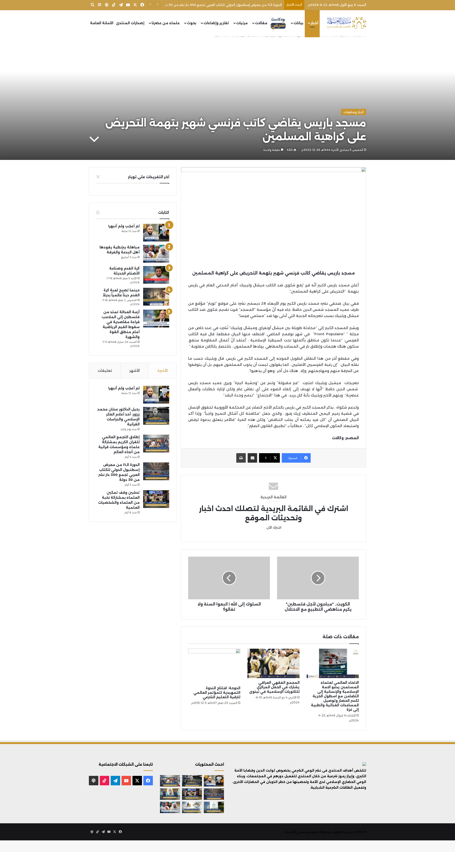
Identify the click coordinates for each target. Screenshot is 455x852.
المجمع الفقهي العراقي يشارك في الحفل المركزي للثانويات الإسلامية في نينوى (274, 687)
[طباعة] (241, 458)
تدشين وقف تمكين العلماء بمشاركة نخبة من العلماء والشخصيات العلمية (228, 5)
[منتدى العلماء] (346, 23)
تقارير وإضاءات (216, 23)
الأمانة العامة (101, 23)
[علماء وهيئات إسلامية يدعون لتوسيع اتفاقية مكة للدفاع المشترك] (170, 794)
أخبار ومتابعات (354, 112)
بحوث (191, 23)
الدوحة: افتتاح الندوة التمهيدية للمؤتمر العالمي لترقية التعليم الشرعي (216, 692)
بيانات (298, 23)
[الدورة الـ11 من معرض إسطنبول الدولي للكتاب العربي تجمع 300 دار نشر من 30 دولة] (156, 471)
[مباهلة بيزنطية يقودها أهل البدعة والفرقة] (156, 254)
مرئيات (242, 23)
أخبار (314, 23)
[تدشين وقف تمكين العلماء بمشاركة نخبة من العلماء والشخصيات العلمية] (156, 499)
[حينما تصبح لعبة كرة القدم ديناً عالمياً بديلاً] (156, 297)
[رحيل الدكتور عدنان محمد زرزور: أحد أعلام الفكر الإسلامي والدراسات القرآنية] (156, 416)
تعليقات (105, 370)
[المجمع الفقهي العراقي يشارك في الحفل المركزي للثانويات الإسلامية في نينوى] (273, 663)
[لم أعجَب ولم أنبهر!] (156, 233)
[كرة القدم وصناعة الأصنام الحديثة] (156, 275)
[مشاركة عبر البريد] (252, 458)
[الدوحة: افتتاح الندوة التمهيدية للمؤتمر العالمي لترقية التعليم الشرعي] (214, 666)
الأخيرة (162, 370)
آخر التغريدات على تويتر (148, 177)
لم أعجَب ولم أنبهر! (124, 226)
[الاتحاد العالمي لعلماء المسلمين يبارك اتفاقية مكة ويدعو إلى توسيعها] (214, 807)
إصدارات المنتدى (130, 23)
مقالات (261, 23)
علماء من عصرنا (166, 23)
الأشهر (134, 370)
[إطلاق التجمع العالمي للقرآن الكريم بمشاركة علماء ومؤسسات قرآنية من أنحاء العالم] (156, 443)
